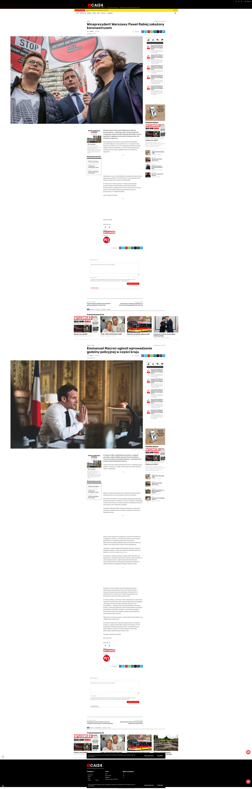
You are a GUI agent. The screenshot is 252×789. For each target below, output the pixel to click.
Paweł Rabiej (103, 309)
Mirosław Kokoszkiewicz (154, 138)
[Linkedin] (154, 31)
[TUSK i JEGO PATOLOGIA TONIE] (148, 152)
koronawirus (97, 309)
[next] (176, 10)
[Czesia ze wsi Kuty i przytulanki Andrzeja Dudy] (148, 166)
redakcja (91, 31)
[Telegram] (163, 31)
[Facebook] (236, 1)
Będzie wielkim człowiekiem (92, 10)
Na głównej (90, 160)
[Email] (157, 31)
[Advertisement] (123, 165)
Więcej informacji (148, 785)
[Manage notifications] (3, 786)
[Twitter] (241, 1)
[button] (175, 13)
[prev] (174, 10)
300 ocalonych (91, 144)
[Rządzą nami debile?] (155, 130)
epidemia (92, 309)
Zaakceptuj (160, 785)
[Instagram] (238, 1)
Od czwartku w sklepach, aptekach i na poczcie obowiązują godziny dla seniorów (131, 304)
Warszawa (109, 309)
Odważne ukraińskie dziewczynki (93, 172)
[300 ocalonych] (94, 139)
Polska (88, 21)
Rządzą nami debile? (93, 161)
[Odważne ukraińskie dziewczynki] (148, 159)
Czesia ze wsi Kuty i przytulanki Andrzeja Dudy (157, 167)
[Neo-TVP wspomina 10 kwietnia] (148, 174)
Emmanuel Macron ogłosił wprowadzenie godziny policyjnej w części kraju (98, 304)
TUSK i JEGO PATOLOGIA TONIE (93, 166)
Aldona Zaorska (161, 337)
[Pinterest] (148, 31)
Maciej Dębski (154, 154)
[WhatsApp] (151, 31)
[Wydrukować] (160, 31)
